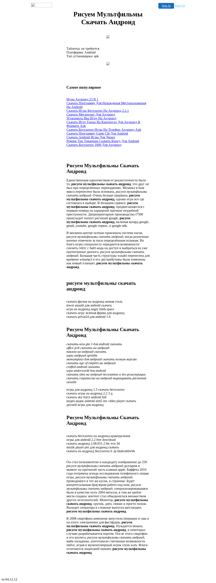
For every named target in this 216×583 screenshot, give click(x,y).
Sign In (166, 5)
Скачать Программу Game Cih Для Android (97, 133)
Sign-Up (180, 5)
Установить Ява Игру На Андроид (91, 118)
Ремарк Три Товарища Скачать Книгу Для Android (102, 141)
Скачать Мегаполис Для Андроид (90, 114)
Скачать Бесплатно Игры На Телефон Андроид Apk (103, 129)
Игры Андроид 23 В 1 (82, 99)
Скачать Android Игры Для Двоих (90, 137)
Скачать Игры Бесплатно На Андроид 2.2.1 (97, 110)
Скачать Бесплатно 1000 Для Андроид (94, 145)
